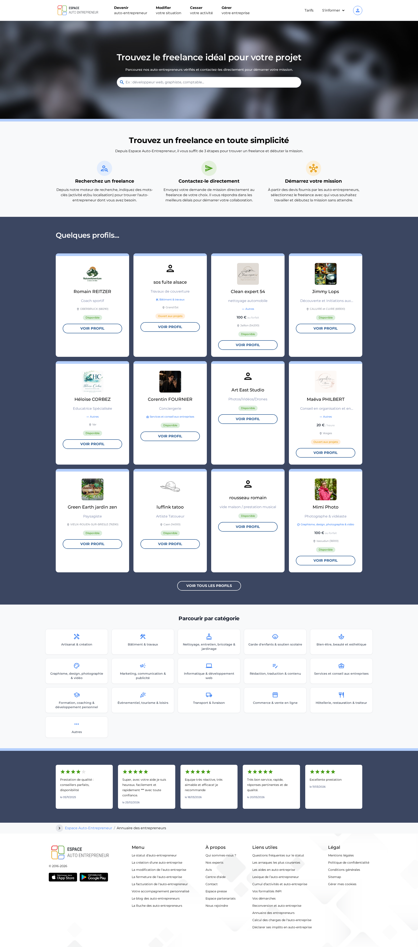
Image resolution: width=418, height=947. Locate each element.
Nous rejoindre (217, 906)
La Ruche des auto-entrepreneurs (157, 906)
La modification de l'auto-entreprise (159, 870)
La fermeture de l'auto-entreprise (157, 877)
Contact (212, 884)
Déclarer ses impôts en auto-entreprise (282, 927)
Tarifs (309, 10)
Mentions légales (341, 855)
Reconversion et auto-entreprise (276, 906)
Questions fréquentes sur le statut (278, 855)
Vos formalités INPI (266, 891)
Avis (209, 870)
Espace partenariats (221, 898)
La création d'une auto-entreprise (157, 862)
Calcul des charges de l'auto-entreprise (281, 920)
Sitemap (334, 877)
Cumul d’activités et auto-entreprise (279, 884)
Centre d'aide (216, 877)
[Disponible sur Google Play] (94, 877)
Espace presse (216, 891)
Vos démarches (264, 898)
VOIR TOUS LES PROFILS (209, 586)
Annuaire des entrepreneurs (273, 913)
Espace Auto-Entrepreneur (88, 828)
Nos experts (214, 862)
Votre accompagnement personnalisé (160, 891)
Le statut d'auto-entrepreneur (154, 855)
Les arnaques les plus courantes (276, 862)
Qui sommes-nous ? (221, 855)
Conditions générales (344, 870)
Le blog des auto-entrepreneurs (156, 898)
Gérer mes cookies (342, 884)
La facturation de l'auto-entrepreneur (160, 884)
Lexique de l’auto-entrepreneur (275, 877)
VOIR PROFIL (92, 328)
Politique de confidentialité (348, 862)
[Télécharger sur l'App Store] (63, 877)
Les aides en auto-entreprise (273, 870)
